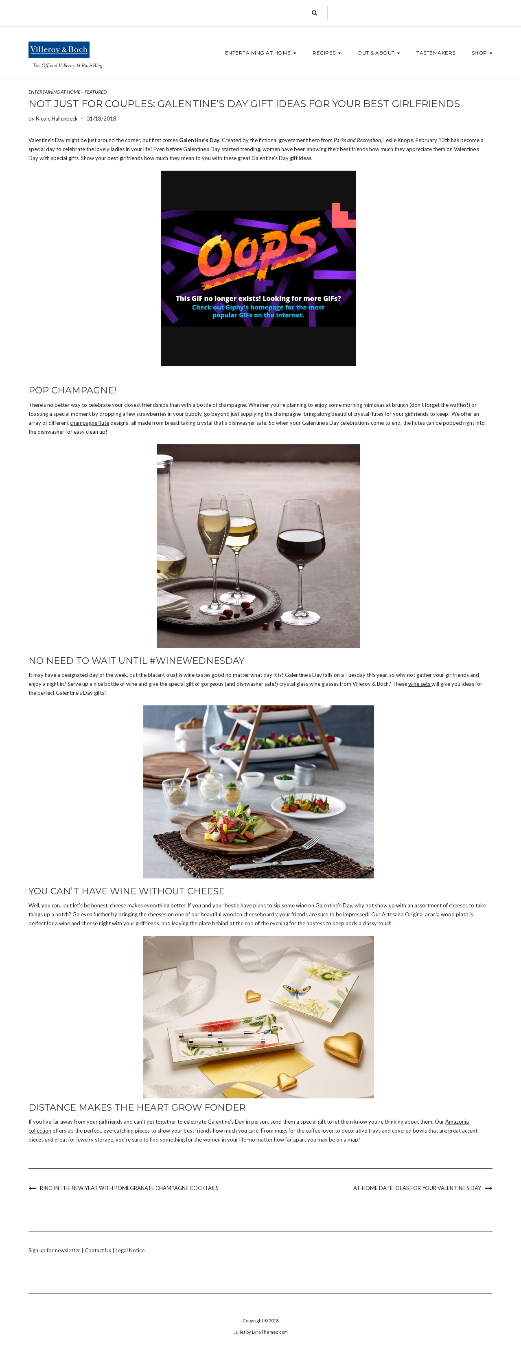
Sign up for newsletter (54, 1250)
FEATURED (96, 92)
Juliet (239, 1332)
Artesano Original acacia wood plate (425, 914)
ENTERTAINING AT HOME (259, 53)
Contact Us (98, 1250)
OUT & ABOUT (376, 53)
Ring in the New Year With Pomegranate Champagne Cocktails (129, 1188)
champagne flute (89, 422)
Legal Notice (130, 1250)
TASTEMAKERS (435, 53)
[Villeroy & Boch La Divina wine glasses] (258, 546)
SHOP (480, 53)
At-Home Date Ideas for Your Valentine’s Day (417, 1188)
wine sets (419, 684)
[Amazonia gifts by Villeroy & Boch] (258, 1017)
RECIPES (325, 53)
